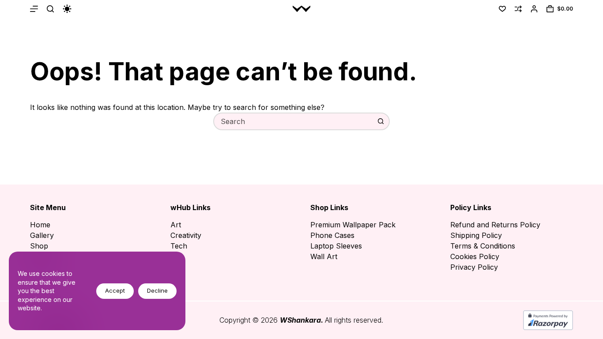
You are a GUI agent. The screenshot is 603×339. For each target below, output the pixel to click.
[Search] (50, 8)
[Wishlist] (502, 8)
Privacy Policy (474, 267)
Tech (178, 245)
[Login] (534, 8)
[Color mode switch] (67, 8)
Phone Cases (332, 235)
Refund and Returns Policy (495, 224)
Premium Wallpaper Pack (353, 224)
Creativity (185, 235)
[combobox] (293, 121)
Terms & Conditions (482, 245)
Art (175, 224)
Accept (115, 290)
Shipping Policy (476, 235)
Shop (39, 245)
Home (40, 224)
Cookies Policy (474, 256)
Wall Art (323, 256)
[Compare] (518, 8)
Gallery (42, 235)
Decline (157, 290)
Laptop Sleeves (336, 245)
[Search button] (381, 121)
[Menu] (34, 9)
